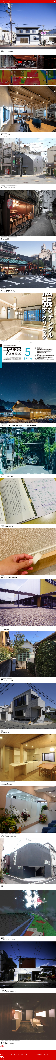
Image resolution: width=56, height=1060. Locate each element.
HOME (1, 1054)
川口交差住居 (2, 1045)
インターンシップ (31, 1054)
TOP (2, 1051)
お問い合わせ (39, 1054)
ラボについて (7, 1054)
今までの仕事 (13, 1054)
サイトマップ (46, 1054)
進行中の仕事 (20, 1054)
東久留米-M (2, 1046)
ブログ (25, 1054)
